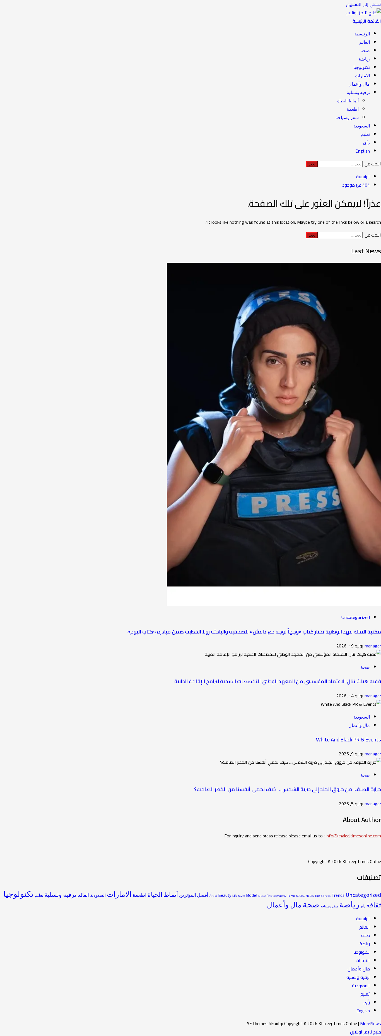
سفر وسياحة (347, 117)
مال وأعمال (359, 84)
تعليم (365, 134)
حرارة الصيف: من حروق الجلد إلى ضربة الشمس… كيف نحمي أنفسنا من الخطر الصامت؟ (287, 789)
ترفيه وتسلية (358, 92)
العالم (364, 42)
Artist (213, 895)
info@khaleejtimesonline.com (353, 836)
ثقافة (373, 904)
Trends (338, 895)
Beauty (224, 895)
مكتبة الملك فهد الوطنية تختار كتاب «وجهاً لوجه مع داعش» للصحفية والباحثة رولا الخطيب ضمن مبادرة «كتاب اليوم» (254, 632)
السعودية (361, 126)
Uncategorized (355, 617)
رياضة (364, 59)
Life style (238, 895)
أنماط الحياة (348, 100)
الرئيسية (362, 34)
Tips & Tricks (323, 896)
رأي (366, 142)
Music (262, 896)
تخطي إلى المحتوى (363, 4)
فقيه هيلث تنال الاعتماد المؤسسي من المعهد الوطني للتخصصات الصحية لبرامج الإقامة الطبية (277, 681)
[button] (367, 21)
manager (372, 646)
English (362, 151)
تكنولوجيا (361, 67)
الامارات (362, 75)
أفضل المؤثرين (193, 895)
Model (251, 895)
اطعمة (353, 109)
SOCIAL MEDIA (305, 896)
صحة (365, 50)
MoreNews (370, 1023)
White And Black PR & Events (348, 740)
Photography (276, 895)
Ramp (291, 896)
